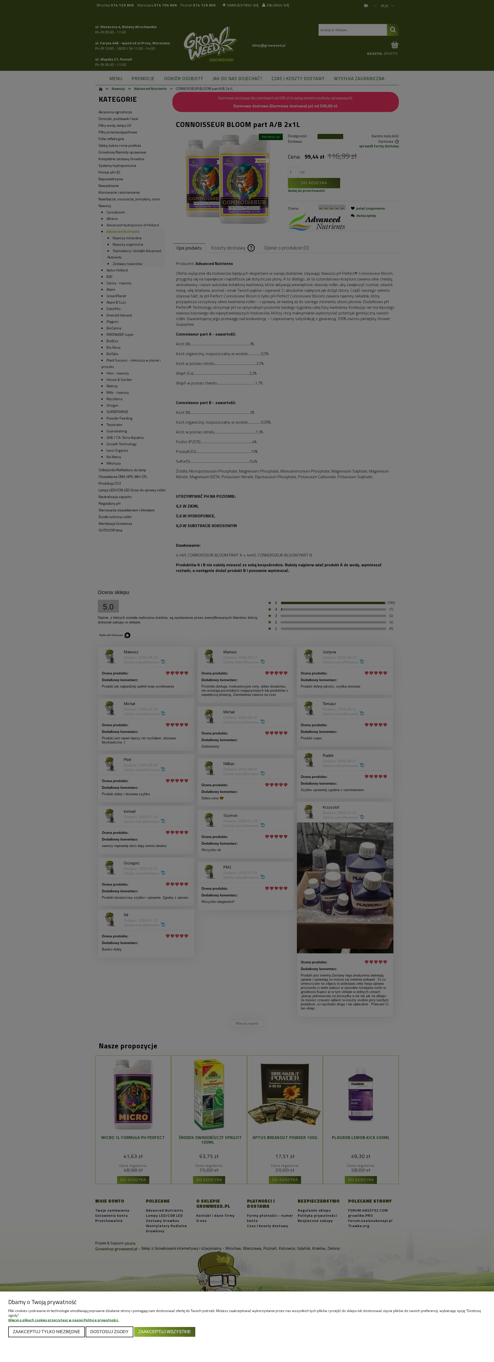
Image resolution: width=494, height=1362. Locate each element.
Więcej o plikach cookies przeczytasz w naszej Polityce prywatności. (63, 1320)
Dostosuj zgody (109, 1331)
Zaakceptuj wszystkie (164, 1331)
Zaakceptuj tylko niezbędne (46, 1331)
